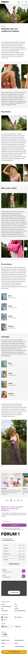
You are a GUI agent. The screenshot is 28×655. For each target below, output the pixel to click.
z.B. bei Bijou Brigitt (12, 328)
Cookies (3, 646)
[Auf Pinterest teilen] (18, 500)
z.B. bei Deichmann (12, 317)
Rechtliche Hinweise (5, 640)
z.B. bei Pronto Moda (12, 307)
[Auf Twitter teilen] (14, 500)
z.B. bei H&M (10, 364)
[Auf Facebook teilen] (11, 500)
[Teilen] (21, 500)
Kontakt (16, 643)
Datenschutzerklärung (19, 640)
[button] (25, 76)
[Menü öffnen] (26, 2)
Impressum (3, 643)
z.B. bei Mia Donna (12, 297)
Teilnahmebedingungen (20, 646)
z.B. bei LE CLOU (11, 395)
